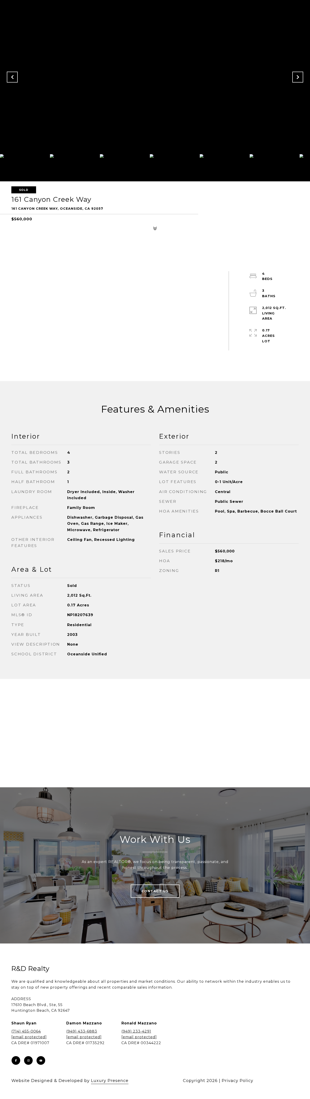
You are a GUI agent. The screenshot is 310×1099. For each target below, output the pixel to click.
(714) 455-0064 (26, 1031)
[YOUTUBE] (40, 1060)
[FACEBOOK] (15, 1060)
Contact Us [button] (155, 891)
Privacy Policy (237, 1080)
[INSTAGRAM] (28, 1060)
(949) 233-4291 (136, 1031)
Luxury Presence (109, 1080)
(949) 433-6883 (81, 1031)
